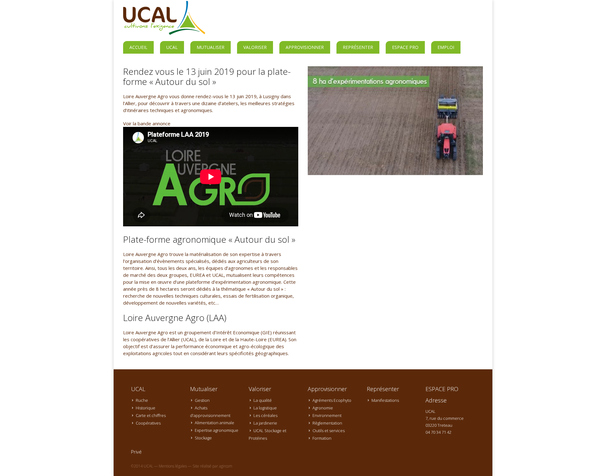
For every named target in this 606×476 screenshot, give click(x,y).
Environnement (327, 415)
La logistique (265, 408)
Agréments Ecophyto (331, 400)
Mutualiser (210, 47)
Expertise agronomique (216, 430)
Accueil (138, 47)
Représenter (358, 47)
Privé (136, 452)
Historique (145, 408)
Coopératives (148, 423)
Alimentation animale (214, 422)
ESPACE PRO (405, 47)
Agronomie (322, 408)
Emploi (445, 47)
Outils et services (328, 430)
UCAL (172, 47)
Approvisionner (305, 47)
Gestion (202, 400)
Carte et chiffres (151, 415)
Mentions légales (173, 466)
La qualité (262, 400)
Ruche (142, 400)
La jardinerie (265, 423)
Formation (321, 438)
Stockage (203, 438)
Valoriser (255, 47)
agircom (225, 466)
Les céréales (265, 415)
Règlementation (327, 423)
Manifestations (385, 400)
